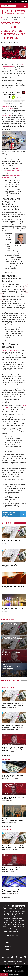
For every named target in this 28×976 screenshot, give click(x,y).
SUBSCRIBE (24, 1)
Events (7, 949)
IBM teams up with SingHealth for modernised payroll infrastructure (12, 564)
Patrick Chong (6, 115)
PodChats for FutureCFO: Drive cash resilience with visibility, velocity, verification (12, 652)
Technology (6, 830)
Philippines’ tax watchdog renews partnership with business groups (12, 819)
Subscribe (4, 974)
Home (2, 17)
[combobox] (8, 6)
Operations (6, 759)
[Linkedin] (16, 957)
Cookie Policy (22, 964)
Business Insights (8, 687)
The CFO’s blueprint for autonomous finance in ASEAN (13, 797)
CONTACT (16, 1)
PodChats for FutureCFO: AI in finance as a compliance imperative (13, 868)
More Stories (6, 755)
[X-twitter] (25, 957)
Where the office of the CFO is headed (13, 586)
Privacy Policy (5, 964)
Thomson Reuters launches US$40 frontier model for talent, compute (12, 541)
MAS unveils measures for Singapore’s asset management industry (13, 609)
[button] (25, 6)
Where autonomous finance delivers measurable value (13, 776)
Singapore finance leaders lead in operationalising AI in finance (12, 890)
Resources (8, 946)
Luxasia (10, 108)
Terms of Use (14, 964)
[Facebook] (12, 957)
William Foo (5, 106)
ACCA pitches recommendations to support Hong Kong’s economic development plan (12, 666)
